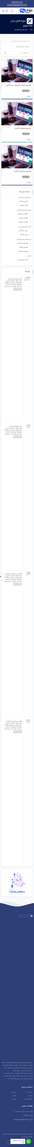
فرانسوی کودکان (23, 247)
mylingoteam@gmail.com (21, 1120)
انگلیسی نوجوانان (23, 222)
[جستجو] (5, 53)
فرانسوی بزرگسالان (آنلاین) (22, 171)
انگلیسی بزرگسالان (22, 214)
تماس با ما (30, 1092)
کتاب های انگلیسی (22, 260)
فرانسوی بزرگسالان (22, 243)
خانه (31, 30)
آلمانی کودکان (24, 205)
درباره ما (13, 1092)
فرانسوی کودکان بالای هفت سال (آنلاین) (18, 85)
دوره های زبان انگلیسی (23, 210)
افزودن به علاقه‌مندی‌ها (30, 76)
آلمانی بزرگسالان (23, 201)
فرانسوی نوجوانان (23, 251)
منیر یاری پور (25, 1137)
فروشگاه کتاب (28, 1099)
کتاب (28, 256)
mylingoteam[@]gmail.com (15, 5)
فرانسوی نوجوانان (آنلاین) (23, 128)
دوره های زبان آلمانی (24, 197)
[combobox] (17, 41)
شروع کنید (6, 11)
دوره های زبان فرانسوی (23, 239)
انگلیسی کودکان (23, 218)
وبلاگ (14, 1096)
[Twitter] (9, 1142)
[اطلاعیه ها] (12, 11)
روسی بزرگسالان (23, 231)
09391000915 (15, 2)
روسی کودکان (24, 235)
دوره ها (31, 1096)
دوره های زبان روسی (24, 227)
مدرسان (14, 1099)
